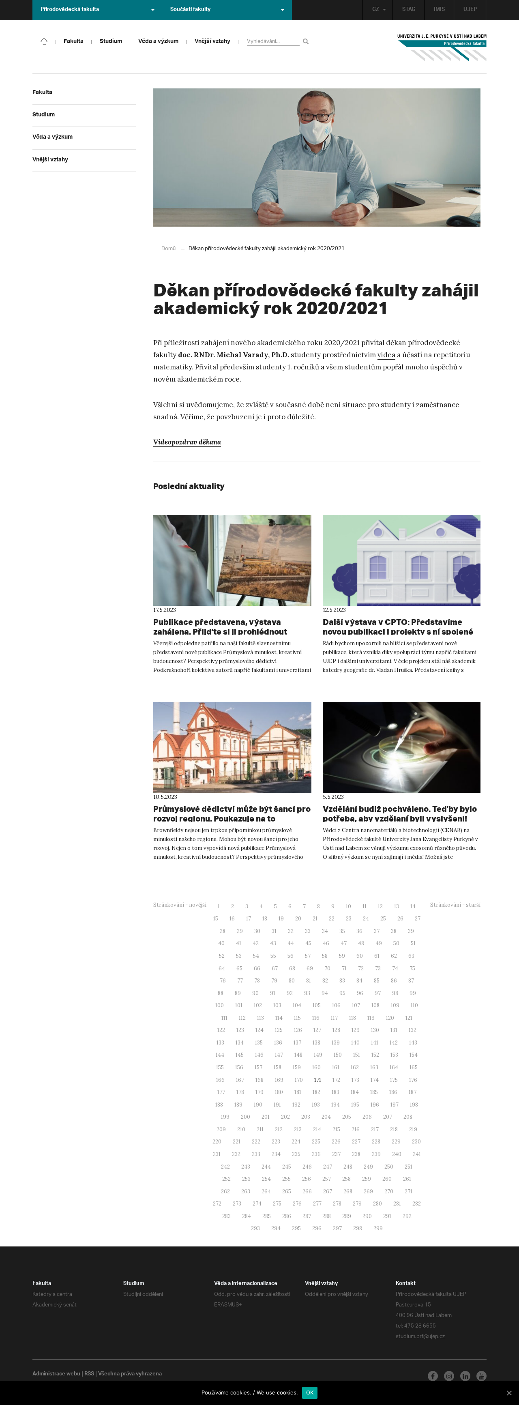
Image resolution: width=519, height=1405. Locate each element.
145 (240, 1054)
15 (215, 918)
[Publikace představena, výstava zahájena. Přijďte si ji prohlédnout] (232, 560)
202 (285, 1116)
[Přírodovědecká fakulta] (44, 40)
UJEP (470, 10)
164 (394, 1067)
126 (298, 1030)
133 (220, 1042)
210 (241, 1129)
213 (298, 1129)
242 (225, 1166)
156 (239, 1067)
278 (337, 1203)
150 (338, 1054)
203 (305, 1116)
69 (310, 968)
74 (395, 968)
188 (219, 1104)
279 (357, 1203)
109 (395, 1005)
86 (394, 980)
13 (396, 906)
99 (413, 993)
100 (219, 1005)
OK (310, 1392)
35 (342, 931)
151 (356, 1054)
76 (223, 980)
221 (236, 1141)
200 (245, 1116)
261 (407, 1178)
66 (257, 968)
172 (336, 1080)
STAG (408, 10)
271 (408, 1191)
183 (335, 1092)
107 (356, 1005)
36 (359, 931)
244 (266, 1166)
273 (237, 1203)
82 (325, 980)
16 (232, 918)
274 (257, 1203)
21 (315, 918)
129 (356, 1030)
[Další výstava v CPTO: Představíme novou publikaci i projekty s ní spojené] (402, 560)
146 (259, 1054)
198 (414, 1104)
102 (258, 1005)
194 (335, 1104)
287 (306, 1216)
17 (248, 918)
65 (239, 968)
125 (279, 1030)
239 (376, 1154)
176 (413, 1080)
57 (308, 955)
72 (361, 968)
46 (326, 943)
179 (259, 1092)
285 (266, 1216)
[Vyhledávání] (307, 41)
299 (378, 1228)
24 (366, 918)
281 (397, 1203)
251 (408, 1166)
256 (306, 1178)
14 (413, 906)
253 (246, 1178)
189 (238, 1104)
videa (386, 354)
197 (394, 1104)
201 (266, 1116)
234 (276, 1154)
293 (255, 1228)
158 (277, 1067)
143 (413, 1042)
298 (357, 1228)
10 (348, 906)
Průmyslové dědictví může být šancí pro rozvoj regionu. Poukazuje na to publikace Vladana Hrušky (232, 818)
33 (308, 931)
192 (296, 1104)
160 (316, 1067)
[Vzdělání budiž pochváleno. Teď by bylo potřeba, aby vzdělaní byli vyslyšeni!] (402, 747)
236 (316, 1154)
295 (296, 1228)
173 (355, 1080)
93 (307, 993)
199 (225, 1116)
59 (342, 955)
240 (396, 1154)
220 (216, 1141)
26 (400, 918)
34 (325, 931)
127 (317, 1030)
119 (371, 1018)
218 (394, 1129)
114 (279, 1018)
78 (257, 980)
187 (412, 1092)
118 (352, 1018)
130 (375, 1030)
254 (266, 1178)
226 (336, 1141)
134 (240, 1042)
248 (347, 1166)
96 (360, 993)
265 (286, 1191)
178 (240, 1092)
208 (407, 1116)
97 (378, 993)
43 (273, 943)
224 (296, 1141)
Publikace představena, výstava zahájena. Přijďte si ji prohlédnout (220, 627)
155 (220, 1067)
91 (272, 993)
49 (378, 943)
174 (375, 1080)
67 (275, 968)
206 (367, 1116)
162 (355, 1067)
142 (394, 1042)
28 (222, 931)
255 (286, 1178)
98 (395, 993)
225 (316, 1141)
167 (240, 1080)
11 (364, 906)
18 (264, 918)
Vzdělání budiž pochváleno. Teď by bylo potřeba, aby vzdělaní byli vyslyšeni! (400, 814)
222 (256, 1141)
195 (355, 1104)
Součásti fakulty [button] (190, 10)
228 (376, 1141)
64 (222, 968)
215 (336, 1129)
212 (279, 1129)
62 (394, 955)
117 (334, 1018)
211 (260, 1129)
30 (257, 931)
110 (414, 1005)
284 (246, 1216)
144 (220, 1054)
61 (377, 955)
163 (374, 1067)
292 (407, 1216)
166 (220, 1080)
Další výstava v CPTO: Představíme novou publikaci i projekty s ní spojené (398, 627)
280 (377, 1203)
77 (240, 980)
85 (377, 980)
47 (344, 943)
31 (274, 931)
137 (297, 1042)
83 (342, 980)
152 (375, 1054)
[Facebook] (433, 1376)
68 (292, 968)
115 (297, 1018)
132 (412, 1030)
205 (346, 1116)
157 (258, 1067)
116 (316, 1018)
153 (394, 1054)
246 (307, 1166)
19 (281, 918)
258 (346, 1178)
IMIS (439, 10)
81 (308, 980)
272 (217, 1203)
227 (356, 1141)
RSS (89, 1374)
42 (256, 943)
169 (279, 1080)
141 (374, 1042)
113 (260, 1018)
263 (245, 1191)
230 (416, 1141)
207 (387, 1116)
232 (236, 1154)
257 (326, 1178)
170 (299, 1080)
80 (292, 980)
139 (336, 1042)
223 (276, 1141)
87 (411, 980)
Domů (168, 249)
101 (238, 1005)
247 (327, 1166)
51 (413, 943)
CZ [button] (375, 10)
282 (416, 1203)
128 (336, 1030)
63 (411, 955)
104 (297, 1005)
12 (380, 906)
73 (378, 968)
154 (414, 1054)
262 (225, 1191)
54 (256, 955)
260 (387, 1178)
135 (259, 1042)
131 (393, 1030)
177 (221, 1092)
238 (356, 1154)
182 (316, 1092)
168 (259, 1080)
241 (417, 1154)
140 (355, 1042)
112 (242, 1018)
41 (238, 943)
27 (417, 918)
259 (366, 1178)
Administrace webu (56, 1374)
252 (226, 1178)
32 (291, 931)
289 (346, 1216)
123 (240, 1030)
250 (388, 1166)
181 (297, 1092)
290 (367, 1216)
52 (222, 955)
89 (238, 993)
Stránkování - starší (455, 904)
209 (221, 1129)
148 (298, 1054)
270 (388, 1191)
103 (277, 1005)
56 (290, 955)
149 (318, 1054)
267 (327, 1191)
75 (412, 968)
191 (277, 1104)
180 (279, 1092)
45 (308, 943)
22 (332, 918)
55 (273, 955)
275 (277, 1203)
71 (344, 968)
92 (290, 993)
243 (245, 1166)
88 (220, 993)
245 (286, 1166)
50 (396, 943)
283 (226, 1216)
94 (325, 993)
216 (356, 1129)
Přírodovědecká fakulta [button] (70, 10)
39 (411, 931)
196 (375, 1104)
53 (239, 955)
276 (297, 1203)
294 (276, 1228)
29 (240, 931)
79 (274, 980)
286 (286, 1216)
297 (337, 1228)
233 (256, 1154)
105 (317, 1005)
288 (326, 1216)
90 (255, 993)
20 (298, 918)
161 (335, 1067)
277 (317, 1203)
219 (413, 1129)
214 (317, 1129)
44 (290, 943)
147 (279, 1054)
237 (336, 1154)
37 (377, 931)
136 (278, 1042)
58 (325, 955)
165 (414, 1067)
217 (375, 1129)
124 (259, 1030)
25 (383, 918)
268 (347, 1191)
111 (224, 1018)
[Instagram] (449, 1376)
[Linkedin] (465, 1376)
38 (394, 931)
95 (342, 993)
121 (408, 1018)
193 (316, 1104)
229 (396, 1141)
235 (296, 1154)
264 (266, 1191)
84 (359, 980)
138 (316, 1042)
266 (307, 1191)
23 (349, 918)
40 (221, 943)
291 (387, 1216)
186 (393, 1092)
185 (374, 1092)
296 (317, 1228)
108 (375, 1005)
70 (327, 968)
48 (361, 943)
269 (368, 1191)
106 (336, 1005)
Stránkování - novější (179, 904)
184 (355, 1092)
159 (297, 1067)
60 (359, 955)
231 (217, 1154)
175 (394, 1080)
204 (326, 1116)
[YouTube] (481, 1376)
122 (221, 1030)
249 (368, 1166)
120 (390, 1018)
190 (258, 1104)
